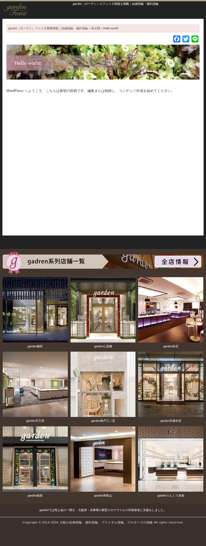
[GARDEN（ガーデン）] (103, 262)
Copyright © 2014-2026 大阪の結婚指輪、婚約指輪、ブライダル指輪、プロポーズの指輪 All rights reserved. (103, 522)
